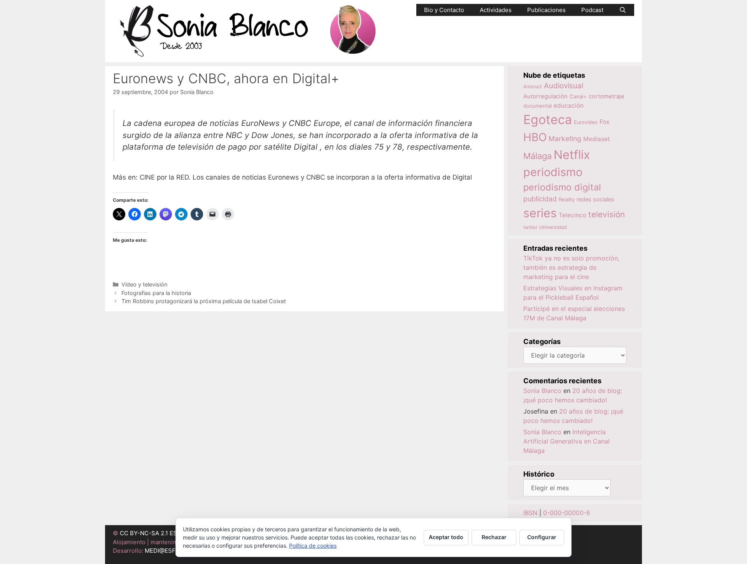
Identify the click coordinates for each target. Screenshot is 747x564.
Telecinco (572, 215)
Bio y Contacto (444, 10)
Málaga (537, 156)
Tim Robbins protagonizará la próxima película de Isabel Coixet (203, 301)
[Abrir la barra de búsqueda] (622, 10)
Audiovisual (563, 85)
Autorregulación (545, 96)
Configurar (541, 537)
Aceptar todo (446, 537)
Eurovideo (586, 122)
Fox (605, 122)
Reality (567, 199)
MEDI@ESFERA (166, 550)
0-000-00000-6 (566, 513)
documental (537, 106)
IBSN (530, 513)
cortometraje (606, 96)
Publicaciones (546, 10)
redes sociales (595, 199)
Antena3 (532, 86)
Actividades (496, 10)
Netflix (572, 154)
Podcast (592, 10)
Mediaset (596, 139)
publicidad (540, 199)
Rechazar (494, 537)
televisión (606, 214)
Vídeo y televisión (144, 284)
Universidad (553, 227)
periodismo (552, 172)
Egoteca (547, 119)
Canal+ (578, 96)
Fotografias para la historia (156, 293)
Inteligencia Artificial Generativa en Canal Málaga (566, 441)
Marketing (565, 138)
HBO (535, 137)
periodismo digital (562, 187)
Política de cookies (313, 545)
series (540, 213)
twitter (530, 227)
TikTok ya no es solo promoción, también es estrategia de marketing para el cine (571, 267)
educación (569, 105)
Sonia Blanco (542, 391)
